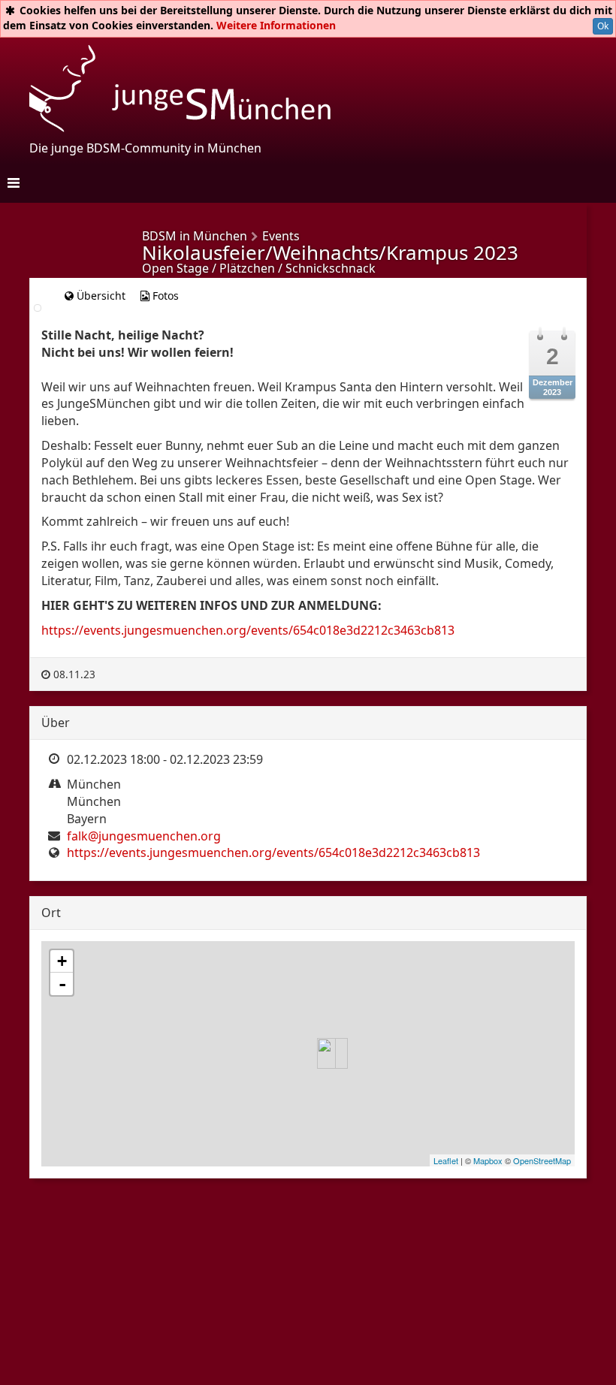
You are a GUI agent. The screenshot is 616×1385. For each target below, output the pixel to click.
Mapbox (488, 1160)
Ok (602, 26)
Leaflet (445, 1160)
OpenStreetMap (542, 1160)
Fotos (164, 295)
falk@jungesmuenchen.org (144, 836)
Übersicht (99, 295)
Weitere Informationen (276, 25)
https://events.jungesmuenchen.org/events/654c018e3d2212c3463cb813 (247, 630)
